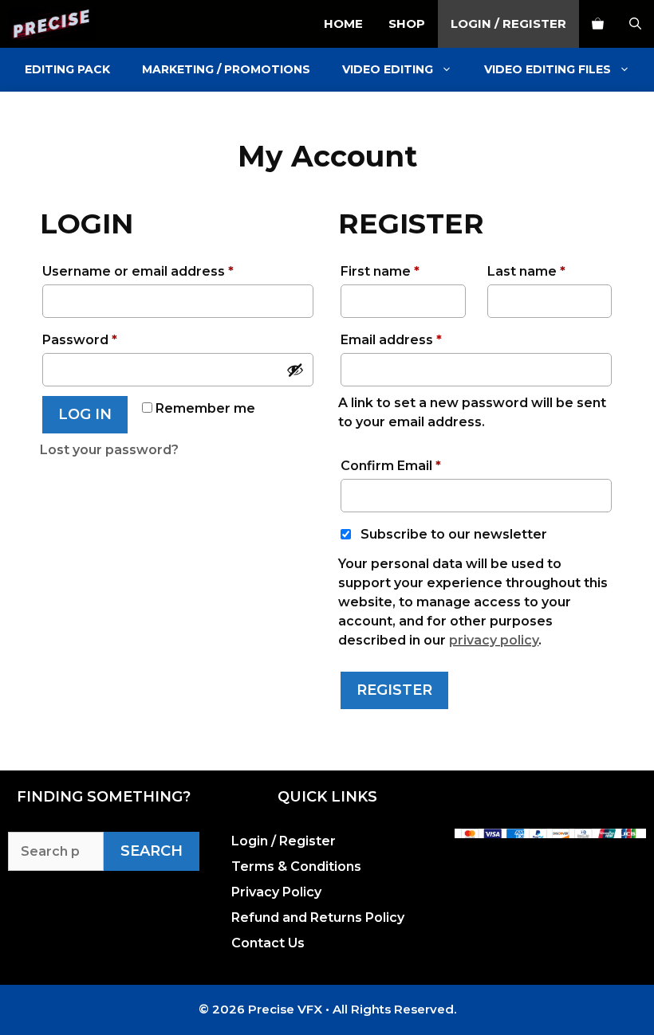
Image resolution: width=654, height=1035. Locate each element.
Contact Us (268, 943)
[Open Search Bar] (635, 24)
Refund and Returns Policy (317, 917)
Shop (406, 23)
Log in (85, 414)
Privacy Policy (276, 892)
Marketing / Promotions (226, 69)
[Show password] (295, 369)
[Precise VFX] (52, 24)
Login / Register (508, 23)
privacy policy (493, 640)
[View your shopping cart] (598, 24)
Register (394, 690)
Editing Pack (67, 69)
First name (380, 271)
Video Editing (387, 69)
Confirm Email (391, 465)
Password (109, 337)
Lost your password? (109, 449)
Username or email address (168, 269)
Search (151, 851)
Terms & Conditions (296, 866)
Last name (526, 271)
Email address (421, 337)
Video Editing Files (547, 69)
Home (343, 23)
